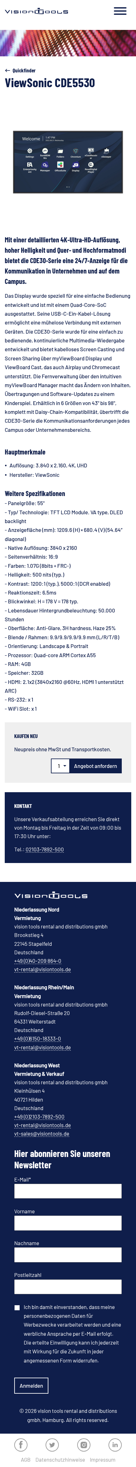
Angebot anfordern (95, 766)
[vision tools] (36, 11)
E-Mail (22, 1179)
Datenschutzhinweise (60, 1459)
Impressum (102, 1459)
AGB (26, 1459)
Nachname (26, 1243)
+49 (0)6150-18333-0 (37, 1038)
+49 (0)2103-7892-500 (39, 1116)
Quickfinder (24, 70)
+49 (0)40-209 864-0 (37, 960)
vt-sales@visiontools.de (41, 1133)
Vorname (24, 1211)
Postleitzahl (27, 1275)
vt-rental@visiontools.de (42, 969)
